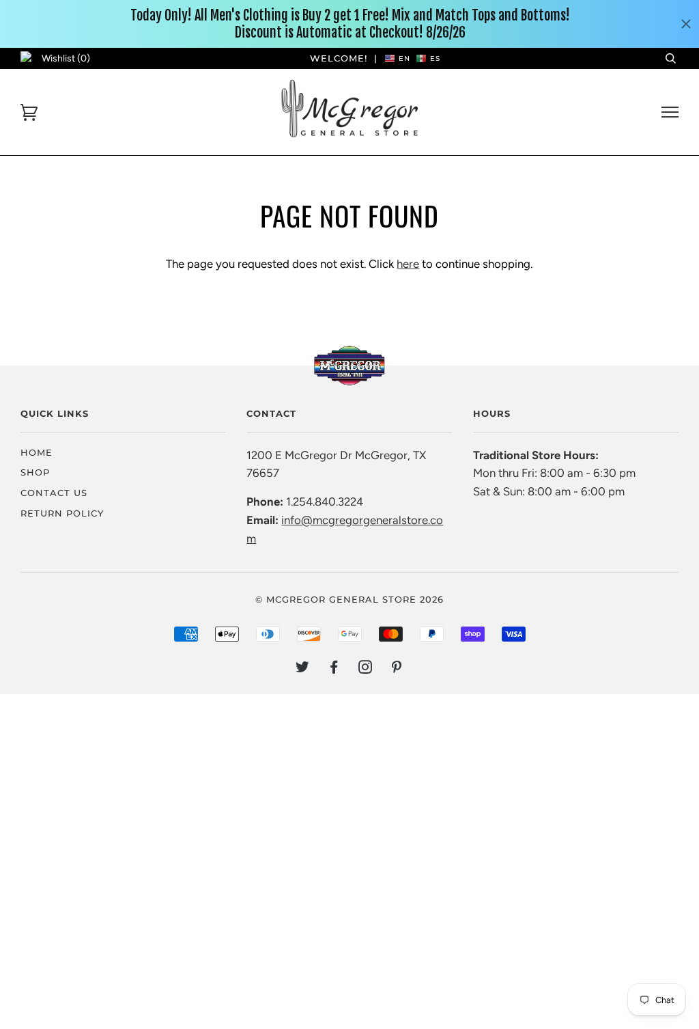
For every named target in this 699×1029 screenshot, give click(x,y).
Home (36, 452)
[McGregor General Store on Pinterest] (397, 668)
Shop (35, 472)
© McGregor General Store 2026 (349, 599)
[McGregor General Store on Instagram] (365, 668)
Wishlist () (66, 58)
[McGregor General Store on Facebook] (334, 668)
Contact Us (53, 492)
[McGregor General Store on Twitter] (303, 668)
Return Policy (62, 513)
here (408, 264)
